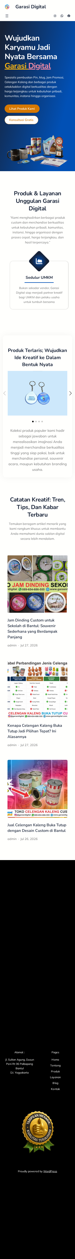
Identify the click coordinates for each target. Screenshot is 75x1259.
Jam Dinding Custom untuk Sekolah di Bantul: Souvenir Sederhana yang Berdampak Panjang (32, 629)
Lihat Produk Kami (22, 109)
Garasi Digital (30, 6)
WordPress (50, 1171)
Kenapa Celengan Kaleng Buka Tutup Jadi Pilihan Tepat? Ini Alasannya (35, 731)
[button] (33, 421)
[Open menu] (7, 16)
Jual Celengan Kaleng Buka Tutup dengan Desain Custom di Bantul (37, 827)
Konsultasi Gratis (21, 120)
